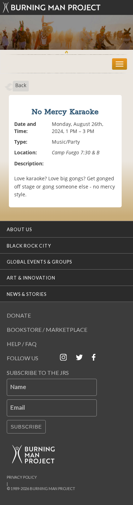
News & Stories (26, 294)
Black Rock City (29, 246)
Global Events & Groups (39, 262)
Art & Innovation (31, 278)
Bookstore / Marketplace (47, 329)
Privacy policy (22, 477)
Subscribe (26, 427)
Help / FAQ (22, 343)
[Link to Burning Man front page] (67, 7)
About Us (19, 229)
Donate (19, 315)
